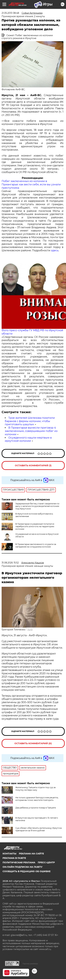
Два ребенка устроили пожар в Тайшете (35, 808)
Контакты (9, 853)
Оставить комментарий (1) (33, 465)
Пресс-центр (46, 862)
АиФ (30, 629)
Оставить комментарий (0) (33, 743)
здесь (54, 250)
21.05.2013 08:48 (10, 13)
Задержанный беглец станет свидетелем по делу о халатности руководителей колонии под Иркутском (37, 506)
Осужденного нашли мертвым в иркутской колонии (28, 439)
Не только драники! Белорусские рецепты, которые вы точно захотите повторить (36, 798)
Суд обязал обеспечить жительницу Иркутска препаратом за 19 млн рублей (38, 829)
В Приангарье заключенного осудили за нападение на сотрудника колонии (35, 545)
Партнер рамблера (30, 964)
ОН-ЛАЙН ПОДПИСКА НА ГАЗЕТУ (22, 866)
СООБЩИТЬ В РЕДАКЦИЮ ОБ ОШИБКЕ (26, 871)
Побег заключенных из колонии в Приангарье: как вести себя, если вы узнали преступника (31, 184)
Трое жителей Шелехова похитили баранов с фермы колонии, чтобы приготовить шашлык (30, 421)
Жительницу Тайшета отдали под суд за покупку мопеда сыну (35, 788)
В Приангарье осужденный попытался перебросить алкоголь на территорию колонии (34, 526)
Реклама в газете (14, 858)
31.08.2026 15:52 (10, 562)
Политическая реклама (19, 862)
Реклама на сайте (31, 853)
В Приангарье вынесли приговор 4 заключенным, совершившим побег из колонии (31, 431)
